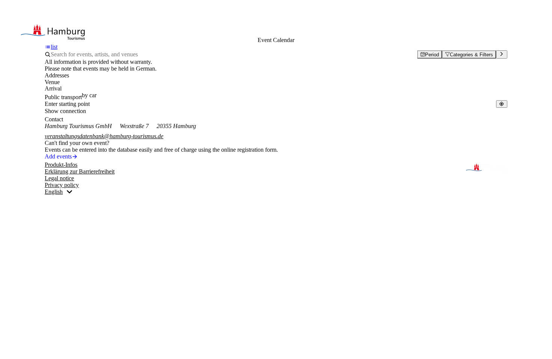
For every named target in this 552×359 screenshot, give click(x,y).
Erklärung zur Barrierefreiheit (80, 171)
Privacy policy (62, 185)
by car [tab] (89, 95)
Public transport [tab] (63, 97)
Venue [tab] (52, 82)
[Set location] (501, 103)
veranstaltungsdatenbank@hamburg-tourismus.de (104, 136)
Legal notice (59, 178)
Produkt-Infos (61, 164)
